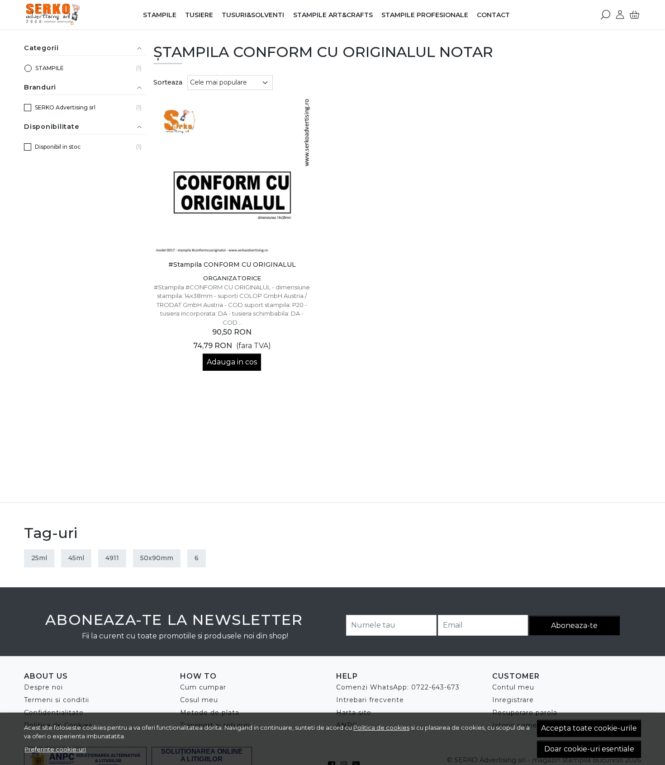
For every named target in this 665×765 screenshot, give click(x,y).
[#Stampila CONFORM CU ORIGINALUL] (232, 176)
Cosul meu (199, 700)
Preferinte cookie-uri (55, 749)
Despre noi (43, 687)
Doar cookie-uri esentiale (589, 749)
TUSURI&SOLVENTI (253, 15)
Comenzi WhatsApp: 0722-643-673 (398, 687)
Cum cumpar (203, 687)
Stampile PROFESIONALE (424, 15)
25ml (39, 558)
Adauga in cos (232, 362)
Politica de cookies (381, 727)
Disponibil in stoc (58, 146)
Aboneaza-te (574, 625)
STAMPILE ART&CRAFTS (333, 15)
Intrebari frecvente (370, 700)
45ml (76, 558)
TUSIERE (199, 15)
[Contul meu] (620, 14)
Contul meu (513, 687)
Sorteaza (167, 82)
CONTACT (493, 15)
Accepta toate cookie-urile (589, 728)
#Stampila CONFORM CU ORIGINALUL (232, 264)
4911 (112, 558)
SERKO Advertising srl (65, 107)
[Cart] (634, 14)
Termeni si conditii (56, 700)
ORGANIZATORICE (232, 278)
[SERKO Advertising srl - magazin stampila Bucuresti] (81, 14)
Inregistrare (513, 700)
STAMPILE (159, 15)
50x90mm (156, 558)
